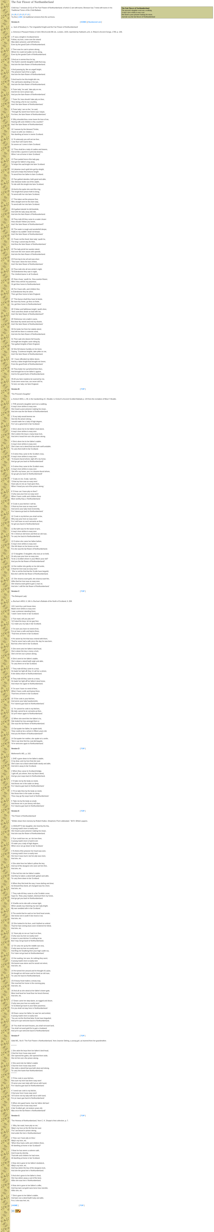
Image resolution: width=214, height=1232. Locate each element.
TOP (83, 389)
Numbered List (94, 22)
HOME (83, 22)
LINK (20, 17)
